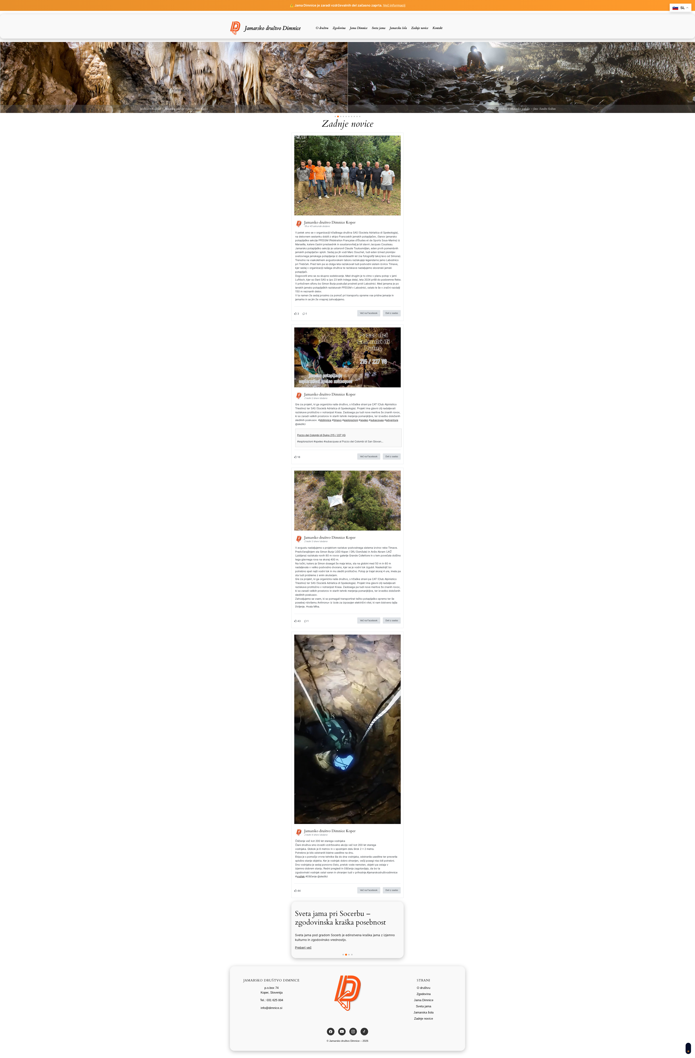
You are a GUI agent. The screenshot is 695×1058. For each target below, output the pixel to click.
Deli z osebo (392, 313)
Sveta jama (423, 1006)
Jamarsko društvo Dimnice (273, 28)
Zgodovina (424, 994)
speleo (364, 420)
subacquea (377, 420)
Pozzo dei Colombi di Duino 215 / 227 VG (321, 435)
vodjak (301, 876)
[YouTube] (342, 1031)
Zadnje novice (423, 1018)
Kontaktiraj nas (306, 947)
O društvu (423, 988)
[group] (198, 77)
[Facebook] (330, 1031)
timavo (338, 420)
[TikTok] (364, 1031)
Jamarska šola (423, 1012)
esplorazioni (351, 420)
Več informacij (394, 5)
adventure (392, 420)
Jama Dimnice (423, 1000)
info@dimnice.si (271, 1008)
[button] (5, 77)
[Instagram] (353, 1031)
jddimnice (325, 420)
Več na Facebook (369, 313)
